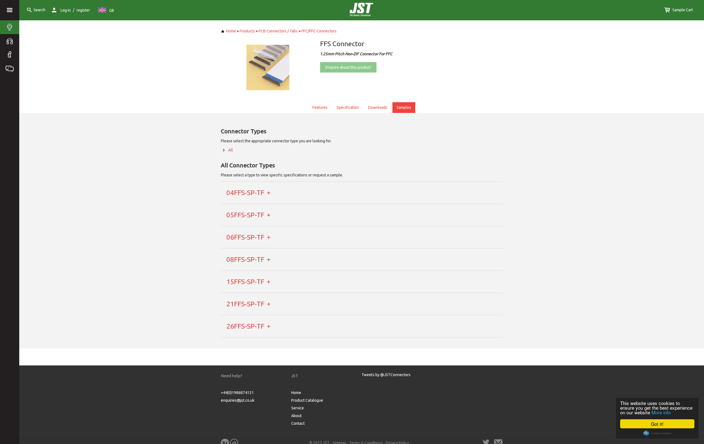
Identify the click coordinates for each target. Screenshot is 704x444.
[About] (11, 55)
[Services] (11, 41)
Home (231, 31)
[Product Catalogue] (11, 27)
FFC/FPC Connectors (319, 31)
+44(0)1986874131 (237, 392)
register (83, 10)
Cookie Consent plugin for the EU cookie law (657, 433)
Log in (66, 10)
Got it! (657, 423)
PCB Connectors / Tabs (278, 31)
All (230, 150)
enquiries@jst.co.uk (237, 400)
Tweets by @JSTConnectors (386, 375)
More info (661, 412)
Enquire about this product (348, 67)
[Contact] (11, 68)
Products (247, 31)
